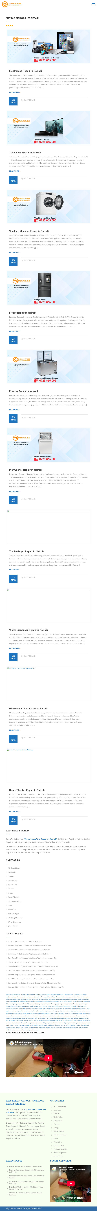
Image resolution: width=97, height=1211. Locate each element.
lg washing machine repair (79, 1008)
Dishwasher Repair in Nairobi (25, 469)
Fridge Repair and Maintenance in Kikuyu (24, 941)
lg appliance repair (37, 1008)
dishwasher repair (78, 996)
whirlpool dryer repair (56, 1027)
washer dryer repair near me (78, 1023)
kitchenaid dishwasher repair (78, 1006)
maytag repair (73, 1011)
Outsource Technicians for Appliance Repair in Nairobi (29, 954)
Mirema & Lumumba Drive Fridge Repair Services (28, 962)
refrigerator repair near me (41, 1015)
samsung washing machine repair (33, 1020)
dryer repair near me (41, 999)
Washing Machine (15, 918)
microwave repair (53, 1013)
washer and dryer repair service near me (49, 1023)
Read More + (14, 92)
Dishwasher (12, 880)
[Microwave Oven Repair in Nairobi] (48, 684)
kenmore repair (38, 1006)
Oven (10, 905)
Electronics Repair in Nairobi (25, 71)
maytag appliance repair (21, 1011)
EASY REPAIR (29, 100)
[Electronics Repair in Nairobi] (48, 46)
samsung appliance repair (22, 1018)
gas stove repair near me (54, 1001)
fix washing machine (64, 999)
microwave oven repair (41, 1013)
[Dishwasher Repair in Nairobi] (48, 445)
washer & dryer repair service (82, 1020)
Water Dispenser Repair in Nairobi (28, 630)
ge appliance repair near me (80, 1001)
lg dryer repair (47, 1008)
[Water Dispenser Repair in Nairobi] (48, 605)
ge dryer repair (20, 1004)
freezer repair (73, 999)
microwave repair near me (65, 1013)
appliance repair (40, 994)
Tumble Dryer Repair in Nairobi (26, 551)
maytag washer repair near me (26, 1013)
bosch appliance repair (42, 996)
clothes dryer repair (67, 996)
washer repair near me (16, 1025)
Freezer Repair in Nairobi (23, 391)
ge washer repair (46, 1004)
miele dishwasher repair (79, 1013)
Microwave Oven (15, 901)
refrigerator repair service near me (73, 1015)
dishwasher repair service (21, 999)
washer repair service (28, 1025)
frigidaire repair (34, 1001)
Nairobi (88, 1013)
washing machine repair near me (56, 1025)
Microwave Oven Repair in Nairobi (28, 708)
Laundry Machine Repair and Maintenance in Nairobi (29, 950)
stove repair (45, 1020)
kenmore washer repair (48, 1006)
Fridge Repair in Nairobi (22, 312)
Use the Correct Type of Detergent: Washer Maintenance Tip (31, 970)
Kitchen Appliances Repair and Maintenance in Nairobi (29, 946)
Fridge (10, 893)
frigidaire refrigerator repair (22, 1001)
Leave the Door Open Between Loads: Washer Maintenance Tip (33, 966)
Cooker (11, 876)
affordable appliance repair (28, 994)
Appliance (12, 872)
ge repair (39, 1004)
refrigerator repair (29, 1015)
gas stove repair (43, 1001)
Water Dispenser (14, 922)
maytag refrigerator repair (62, 1011)
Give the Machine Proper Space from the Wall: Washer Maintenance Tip (36, 987)
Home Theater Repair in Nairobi (27, 790)
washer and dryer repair (12, 1023)
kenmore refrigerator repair (25, 1006)
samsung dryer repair (35, 1018)
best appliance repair (29, 996)
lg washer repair (67, 1008)
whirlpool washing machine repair (29, 1030)
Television (12, 909)
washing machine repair (40, 1025)
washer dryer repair (65, 1023)
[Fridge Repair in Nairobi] (48, 288)
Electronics (12, 885)
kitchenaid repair (26, 1008)
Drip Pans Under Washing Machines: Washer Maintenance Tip (32, 958)
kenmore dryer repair (12, 1006)
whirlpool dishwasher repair (42, 1027)
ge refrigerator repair (30, 1004)
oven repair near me (18, 1015)
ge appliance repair (67, 1001)
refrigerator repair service (56, 1015)
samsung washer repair (17, 1020)
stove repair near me (54, 1020)
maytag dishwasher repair (36, 1011)
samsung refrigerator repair (65, 1018)
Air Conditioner (14, 868)
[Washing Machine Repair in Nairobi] (48, 206)
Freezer (11, 889)
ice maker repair (68, 1004)
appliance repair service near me (15, 996)
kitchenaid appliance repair (62, 1006)
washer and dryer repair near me (28, 1023)
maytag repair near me (83, 1011)
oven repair (9, 1015)
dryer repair (32, 999)
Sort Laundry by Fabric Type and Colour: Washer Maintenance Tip (34, 983)
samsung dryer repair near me (50, 1018)
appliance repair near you (66, 994)
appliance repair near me (52, 994)
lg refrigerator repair (56, 1008)
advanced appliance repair (13, 994)
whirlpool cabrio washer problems (24, 1027)
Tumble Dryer (13, 914)
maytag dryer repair (48, 1011)
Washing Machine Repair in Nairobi (29, 231)
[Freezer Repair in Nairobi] (48, 366)
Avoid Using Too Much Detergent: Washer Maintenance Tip (31, 975)
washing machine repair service (74, 1025)
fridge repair (81, 999)
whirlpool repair (83, 1027)
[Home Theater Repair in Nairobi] (48, 765)
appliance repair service (80, 994)
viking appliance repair (67, 1020)
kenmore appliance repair (80, 1004)
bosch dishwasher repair (55, 996)
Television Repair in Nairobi (25, 152)
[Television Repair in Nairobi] (48, 128)
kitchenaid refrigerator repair (14, 1008)
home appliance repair (57, 1004)
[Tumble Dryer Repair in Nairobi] (48, 526)
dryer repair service (52, 999)
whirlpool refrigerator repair (70, 1027)
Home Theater (13, 897)
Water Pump (13, 926)
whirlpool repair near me (13, 1030)
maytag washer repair (12, 1013)
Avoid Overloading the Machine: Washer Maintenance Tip (30, 979)
